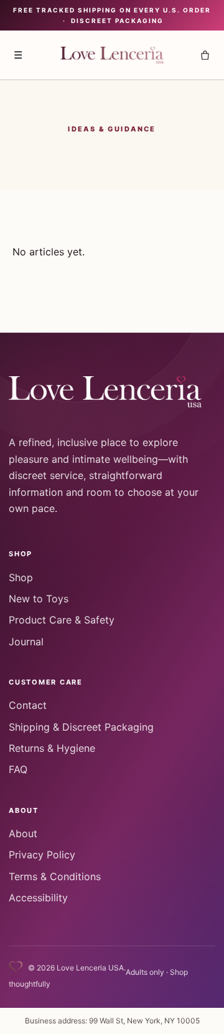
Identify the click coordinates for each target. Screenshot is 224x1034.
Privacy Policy (42, 854)
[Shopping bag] (205, 55)
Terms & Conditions (55, 876)
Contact (28, 705)
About (23, 833)
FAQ (18, 769)
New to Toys (38, 598)
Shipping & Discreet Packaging (81, 727)
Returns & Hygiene (52, 748)
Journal (26, 641)
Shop (21, 577)
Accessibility (38, 897)
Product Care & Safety (61, 620)
